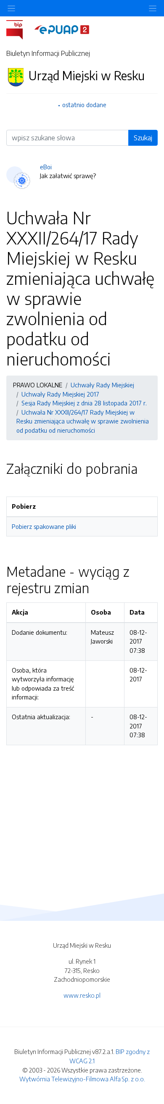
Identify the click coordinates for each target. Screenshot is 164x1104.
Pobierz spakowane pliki (44, 526)
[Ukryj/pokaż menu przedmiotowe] (11, 8)
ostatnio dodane (84, 104)
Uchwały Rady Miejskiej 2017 (60, 394)
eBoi (46, 167)
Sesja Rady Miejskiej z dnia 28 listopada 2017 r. (84, 403)
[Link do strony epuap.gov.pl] (61, 29)
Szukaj (143, 138)
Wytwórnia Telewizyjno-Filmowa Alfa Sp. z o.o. (82, 1079)
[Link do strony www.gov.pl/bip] (19, 29)
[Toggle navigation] (152, 8)
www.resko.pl (82, 995)
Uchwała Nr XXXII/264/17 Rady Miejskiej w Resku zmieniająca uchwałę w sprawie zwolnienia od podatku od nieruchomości (82, 421)
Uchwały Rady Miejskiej (102, 385)
